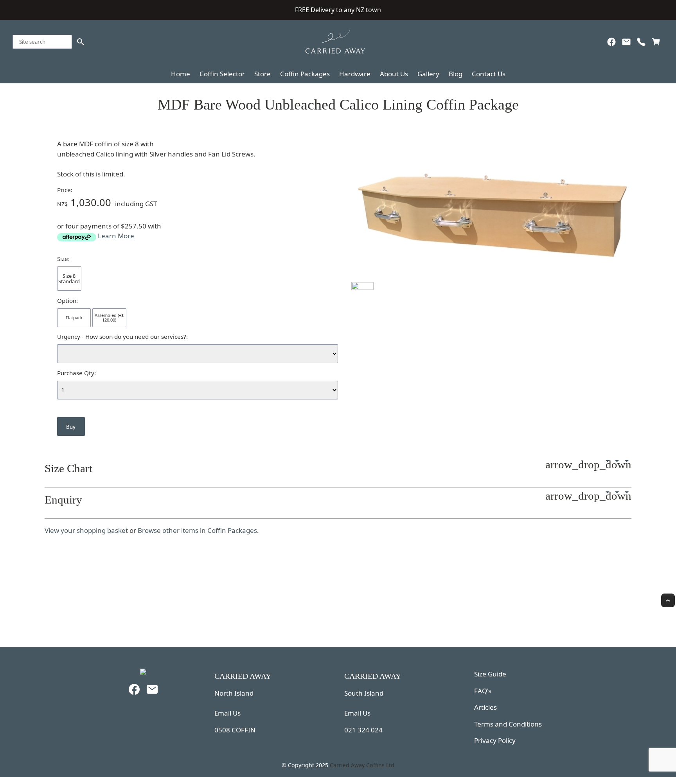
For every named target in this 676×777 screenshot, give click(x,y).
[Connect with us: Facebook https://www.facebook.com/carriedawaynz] (611, 43)
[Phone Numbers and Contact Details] (641, 43)
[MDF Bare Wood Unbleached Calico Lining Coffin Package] (491, 276)
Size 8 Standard (69, 278)
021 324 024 (363, 729)
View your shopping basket (86, 530)
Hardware (354, 73)
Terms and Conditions (508, 723)
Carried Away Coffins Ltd (362, 765)
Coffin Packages (305, 73)
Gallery (428, 73)
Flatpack (74, 317)
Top (668, 600)
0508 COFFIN (234, 729)
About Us (394, 73)
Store (262, 73)
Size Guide (490, 673)
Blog (455, 73)
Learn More (116, 235)
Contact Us (488, 73)
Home (180, 73)
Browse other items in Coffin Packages (197, 530)
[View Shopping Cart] (656, 43)
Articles (485, 707)
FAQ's (482, 690)
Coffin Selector (222, 73)
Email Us (227, 713)
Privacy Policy (495, 740)
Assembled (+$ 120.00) (109, 317)
